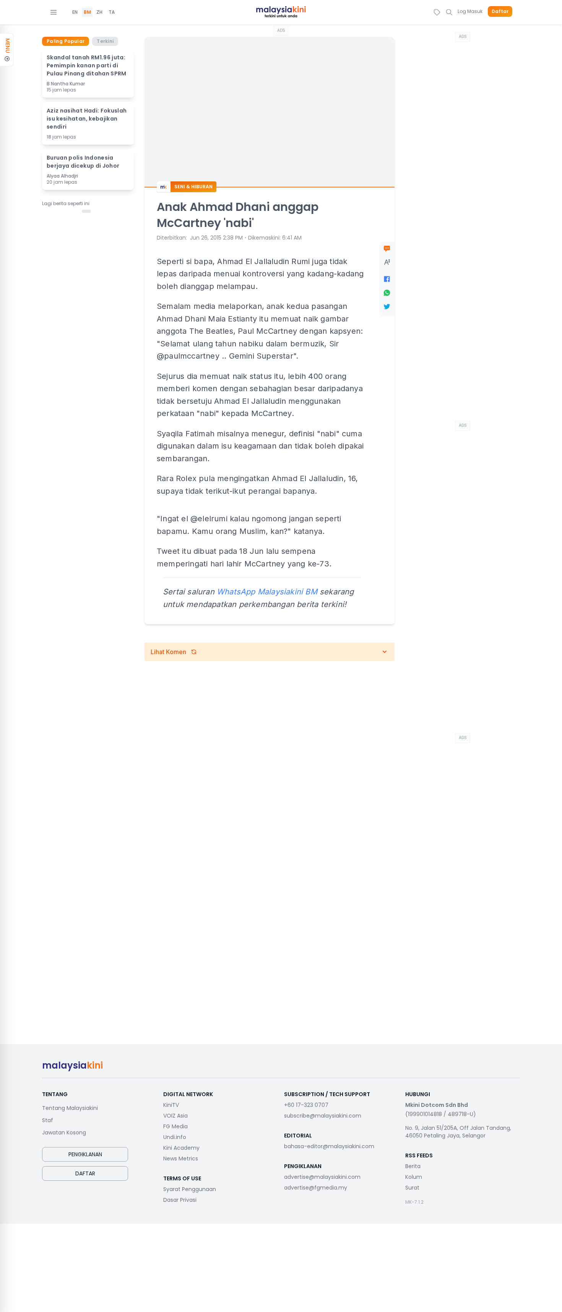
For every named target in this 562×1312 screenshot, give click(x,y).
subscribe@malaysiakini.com (322, 1115)
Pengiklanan (85, 1154)
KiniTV (171, 1105)
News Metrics (180, 1158)
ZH (99, 12)
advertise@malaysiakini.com (322, 1177)
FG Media (175, 1126)
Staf (47, 1120)
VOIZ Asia (175, 1115)
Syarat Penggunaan (189, 1189)
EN (75, 12)
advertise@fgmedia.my (315, 1187)
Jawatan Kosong (64, 1132)
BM (87, 12)
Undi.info (174, 1137)
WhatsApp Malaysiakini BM (267, 591)
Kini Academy (181, 1148)
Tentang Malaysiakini (70, 1108)
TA (112, 12)
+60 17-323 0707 (306, 1105)
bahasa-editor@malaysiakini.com (329, 1146)
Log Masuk (470, 11)
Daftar (500, 11)
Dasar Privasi (180, 1200)
